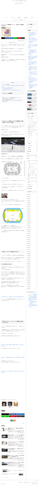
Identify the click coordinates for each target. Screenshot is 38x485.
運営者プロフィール (21, 482)
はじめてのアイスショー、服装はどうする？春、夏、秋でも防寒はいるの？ (12, 296)
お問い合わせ (25, 482)
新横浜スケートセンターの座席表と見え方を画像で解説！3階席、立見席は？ (32, 57)
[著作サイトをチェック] (11, 420)
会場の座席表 (3, 410)
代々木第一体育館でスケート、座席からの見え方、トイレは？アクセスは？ (32, 34)
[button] (23, 38)
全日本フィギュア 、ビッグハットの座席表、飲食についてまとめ (32, 305)
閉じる (14, 82)
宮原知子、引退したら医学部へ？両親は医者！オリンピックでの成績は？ (32, 85)
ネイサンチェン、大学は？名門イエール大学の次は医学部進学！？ (32, 45)
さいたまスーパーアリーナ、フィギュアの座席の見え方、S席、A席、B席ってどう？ (32, 62)
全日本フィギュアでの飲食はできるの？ (8, 87)
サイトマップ (29, 482)
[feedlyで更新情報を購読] (13, 420)
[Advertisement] (19, 11)
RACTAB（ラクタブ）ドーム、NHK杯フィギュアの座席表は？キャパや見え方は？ (32, 67)
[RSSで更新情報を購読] (14, 420)
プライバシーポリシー (34, 482)
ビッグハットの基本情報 (5, 84)
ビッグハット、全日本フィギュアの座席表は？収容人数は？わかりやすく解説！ (32, 297)
